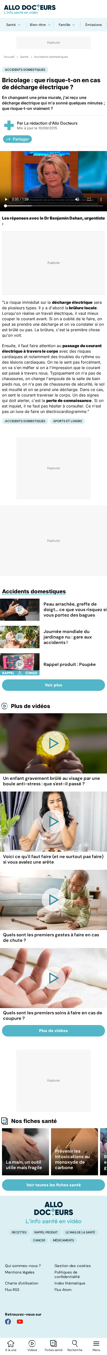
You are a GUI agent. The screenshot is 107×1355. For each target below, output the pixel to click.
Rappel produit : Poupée (70, 664)
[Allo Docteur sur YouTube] (20, 1322)
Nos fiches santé (34, 1121)
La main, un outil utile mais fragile (24, 1164)
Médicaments (63, 1240)
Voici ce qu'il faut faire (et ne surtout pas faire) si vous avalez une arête (53, 859)
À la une (10, 1350)
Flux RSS (12, 1289)
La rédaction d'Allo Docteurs (51, 123)
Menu (96, 1350)
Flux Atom (62, 1289)
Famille (64, 24)
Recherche (74, 1350)
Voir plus (53, 685)
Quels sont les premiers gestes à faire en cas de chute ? (51, 937)
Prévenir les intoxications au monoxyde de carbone (72, 1159)
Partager (21, 139)
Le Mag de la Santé (80, 1232)
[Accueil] (53, 1212)
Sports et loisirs (67, 421)
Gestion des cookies (72, 1265)
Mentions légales (20, 1272)
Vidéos (32, 1350)
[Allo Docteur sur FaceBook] (8, 1322)
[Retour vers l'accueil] (53, 9)
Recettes (19, 1232)
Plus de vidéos (30, 706)
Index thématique (69, 1283)
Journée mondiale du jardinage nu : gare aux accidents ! (68, 637)
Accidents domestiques (51, 57)
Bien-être (38, 24)
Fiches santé (53, 1350)
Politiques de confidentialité (67, 1274)
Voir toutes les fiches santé (53, 1185)
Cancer (39, 1240)
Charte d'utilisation (21, 1283)
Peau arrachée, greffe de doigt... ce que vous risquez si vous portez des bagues (75, 609)
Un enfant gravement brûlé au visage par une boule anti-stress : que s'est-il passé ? (51, 781)
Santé (11, 24)
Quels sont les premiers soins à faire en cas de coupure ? (52, 1015)
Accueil (9, 57)
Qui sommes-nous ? (23, 1265)
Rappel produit (46, 1232)
